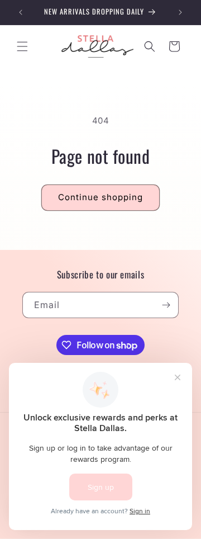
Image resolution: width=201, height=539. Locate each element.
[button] (22, 46)
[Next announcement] (180, 12)
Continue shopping (100, 197)
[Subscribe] (166, 305)
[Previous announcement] (20, 12)
